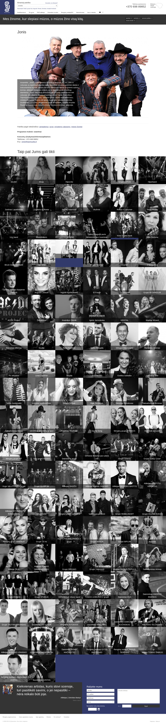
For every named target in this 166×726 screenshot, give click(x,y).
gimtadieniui (44, 127)
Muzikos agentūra (7, 7)
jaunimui (128, 18)
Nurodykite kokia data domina (96, 706)
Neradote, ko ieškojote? (51, 3)
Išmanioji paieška (23, 3)
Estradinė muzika (53, 12)
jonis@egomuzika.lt (29, 142)
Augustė (35, 8)
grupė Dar (29, 8)
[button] (100, 701)
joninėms (136, 18)
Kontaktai (66, 717)
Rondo (39, 8)
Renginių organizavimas (9, 717)
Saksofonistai (80, 12)
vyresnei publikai (146, 18)
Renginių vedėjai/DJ (67, 12)
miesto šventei (130, 20)
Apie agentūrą (40, 717)
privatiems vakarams (62, 127)
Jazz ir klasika (91, 12)
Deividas (44, 8)
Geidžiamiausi (21, 12)
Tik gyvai (31, 12)
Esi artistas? (57, 717)
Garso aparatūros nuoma (26, 717)
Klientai (49, 717)
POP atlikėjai (41, 12)
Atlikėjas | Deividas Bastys (71, 698)
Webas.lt (158, 721)
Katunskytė (20, 8)
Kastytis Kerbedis (51, 8)
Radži (25, 8)
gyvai (51, 127)
